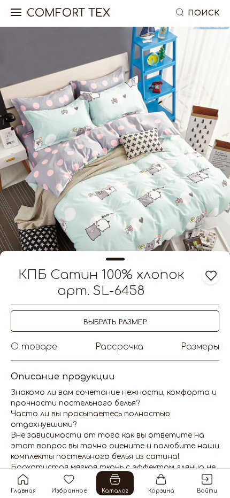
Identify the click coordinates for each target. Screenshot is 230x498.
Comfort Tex (68, 13)
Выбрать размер (115, 322)
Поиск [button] (203, 13)
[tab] (12, 128)
